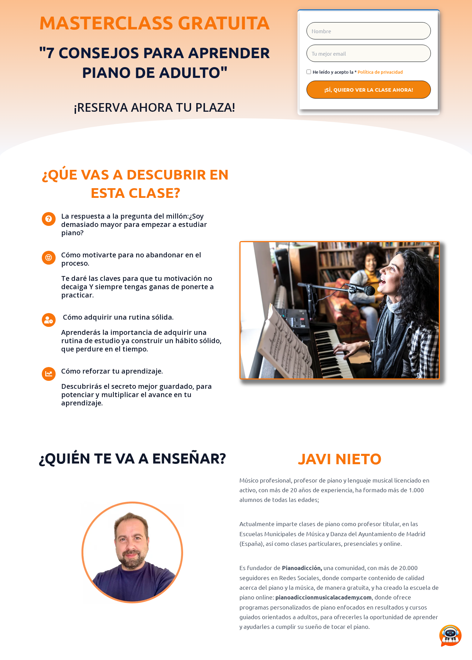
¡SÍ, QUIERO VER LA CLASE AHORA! (368, 89)
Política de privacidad (380, 72)
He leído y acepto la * (358, 72)
